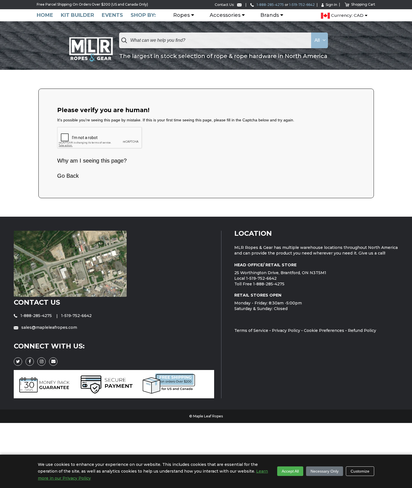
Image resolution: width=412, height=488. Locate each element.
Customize (360, 471)
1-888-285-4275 (270, 5)
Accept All (290, 471)
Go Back (68, 176)
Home (45, 15)
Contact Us (37, 302)
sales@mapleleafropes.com (48, 327)
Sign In (331, 5)
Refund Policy (362, 330)
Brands (269, 15)
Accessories (225, 15)
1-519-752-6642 (302, 5)
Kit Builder (77, 15)
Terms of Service (251, 330)
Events (112, 15)
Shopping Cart (363, 4)
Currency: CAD (347, 15)
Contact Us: (225, 5)
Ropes (181, 15)
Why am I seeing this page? (92, 161)
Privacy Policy (286, 330)
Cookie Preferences (324, 330)
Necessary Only (325, 471)
